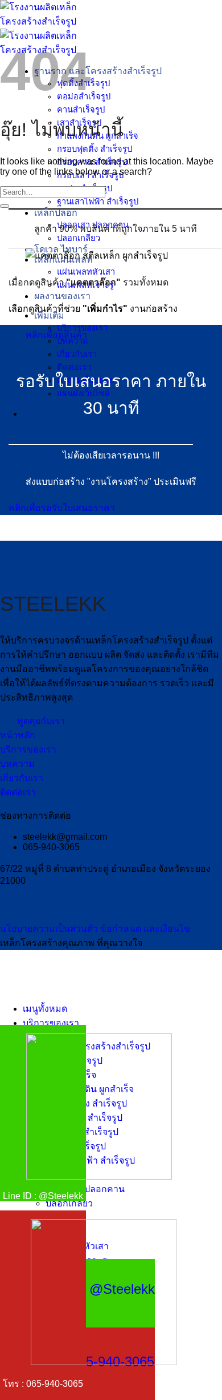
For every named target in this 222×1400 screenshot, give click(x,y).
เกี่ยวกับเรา (77, 354)
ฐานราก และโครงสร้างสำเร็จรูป (98, 71)
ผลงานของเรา (62, 296)
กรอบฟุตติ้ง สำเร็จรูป (94, 149)
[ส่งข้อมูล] (4, 206)
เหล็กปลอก (55, 213)
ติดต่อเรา (74, 367)
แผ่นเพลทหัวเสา (86, 271)
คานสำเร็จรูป (81, 109)
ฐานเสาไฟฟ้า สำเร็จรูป (97, 201)
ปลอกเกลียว (78, 238)
